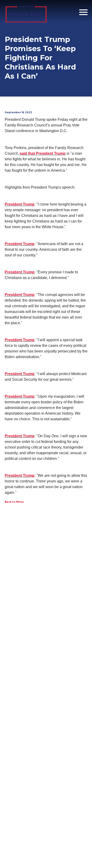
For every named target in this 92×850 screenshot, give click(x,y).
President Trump (19, 204)
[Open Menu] (83, 12)
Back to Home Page (26, 12)
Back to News (14, 501)
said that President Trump (43, 153)
